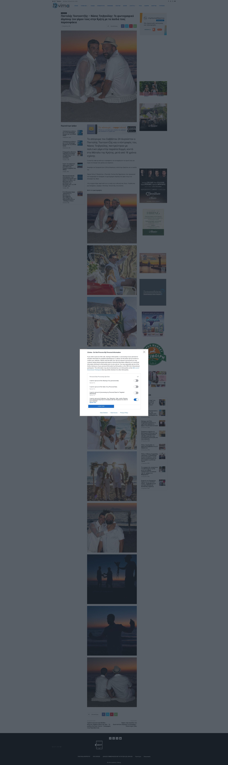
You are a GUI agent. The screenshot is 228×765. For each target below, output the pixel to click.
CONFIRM (101, 406)
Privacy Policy (124, 412)
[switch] (136, 380)
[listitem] (114, 377)
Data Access (114, 412)
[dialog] (114, 382)
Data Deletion (104, 412)
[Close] (145, 352)
